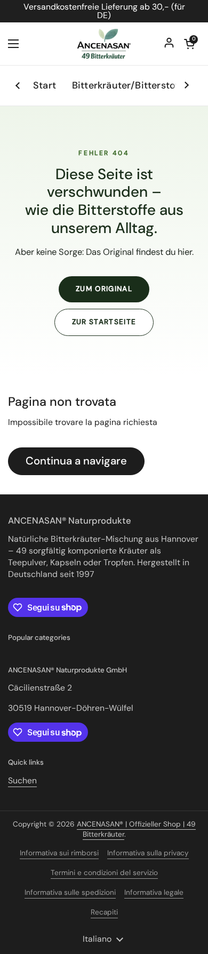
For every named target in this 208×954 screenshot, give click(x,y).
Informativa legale (153, 892)
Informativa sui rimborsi (59, 852)
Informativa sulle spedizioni (70, 892)
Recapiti (104, 912)
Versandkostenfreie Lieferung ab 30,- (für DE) (104, 11)
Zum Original (104, 288)
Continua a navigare (76, 461)
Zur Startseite (104, 321)
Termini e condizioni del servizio (104, 872)
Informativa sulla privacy (148, 852)
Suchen (22, 780)
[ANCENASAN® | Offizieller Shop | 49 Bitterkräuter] (104, 44)
